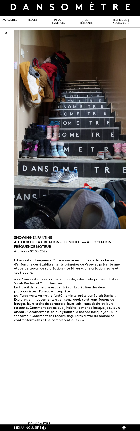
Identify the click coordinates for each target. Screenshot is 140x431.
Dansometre (39, 423)
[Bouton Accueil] (124, 428)
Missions (32, 20)
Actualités (10, 20)
